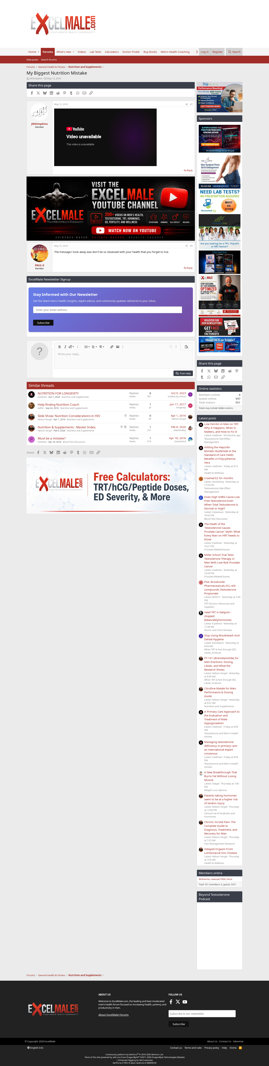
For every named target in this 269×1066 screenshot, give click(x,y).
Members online (211, 873)
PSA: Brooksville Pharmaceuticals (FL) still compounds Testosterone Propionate (220, 587)
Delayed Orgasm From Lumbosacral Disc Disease (220, 851)
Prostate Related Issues (217, 549)
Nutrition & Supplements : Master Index (67, 427)
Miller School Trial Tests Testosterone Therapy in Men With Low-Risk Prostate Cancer (222, 560)
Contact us (176, 1047)
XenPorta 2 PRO (120, 1062)
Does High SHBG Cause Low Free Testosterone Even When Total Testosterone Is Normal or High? (222, 502)
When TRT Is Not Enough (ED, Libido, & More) (220, 651)
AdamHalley (179, 430)
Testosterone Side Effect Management (217, 440)
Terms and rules (193, 1047)
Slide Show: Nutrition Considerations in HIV (69, 416)
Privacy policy (211, 1047)
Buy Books (150, 52)
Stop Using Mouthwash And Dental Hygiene (222, 637)
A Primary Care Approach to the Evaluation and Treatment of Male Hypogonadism (222, 717)
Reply (190, 170)
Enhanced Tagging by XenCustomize (135, 1060)
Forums (48, 52)
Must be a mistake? (52, 438)
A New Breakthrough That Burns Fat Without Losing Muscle (220, 776)
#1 (191, 104)
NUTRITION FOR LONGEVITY (58, 393)
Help (224, 1047)
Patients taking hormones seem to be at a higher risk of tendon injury (221, 799)
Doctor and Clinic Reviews (218, 630)
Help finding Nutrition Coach (58, 404)
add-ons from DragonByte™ (126, 1057)
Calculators (112, 52)
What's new (64, 52)
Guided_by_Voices (177, 396)
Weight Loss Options (215, 790)
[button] (38, 52)
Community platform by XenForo (135, 1054)
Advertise (238, 1041)
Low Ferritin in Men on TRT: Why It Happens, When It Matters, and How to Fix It (221, 427)
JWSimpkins (35, 78)
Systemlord (180, 441)
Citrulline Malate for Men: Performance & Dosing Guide (220, 692)
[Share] (186, 104)
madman (42, 397)
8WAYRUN (151, 1062)
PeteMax (42, 441)
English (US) (36, 1047)
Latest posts (207, 418)
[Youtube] (184, 1003)
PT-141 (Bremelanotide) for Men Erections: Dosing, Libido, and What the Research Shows (221, 663)
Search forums (49, 59)
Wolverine (204, 879)
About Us (212, 1041)
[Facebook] (171, 1003)
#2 (191, 245)
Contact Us (225, 1041)
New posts (32, 59)
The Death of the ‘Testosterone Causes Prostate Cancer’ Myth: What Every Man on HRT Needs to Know (222, 531)
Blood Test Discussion (74, 441)
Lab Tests (95, 52)
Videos (82, 52)
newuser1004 (218, 879)
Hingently (181, 407)
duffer (41, 408)
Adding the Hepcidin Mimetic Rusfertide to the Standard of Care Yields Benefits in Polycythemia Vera (220, 454)
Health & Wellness (214, 473)
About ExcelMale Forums (113, 1014)
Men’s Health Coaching (175, 52)
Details (181, 1057)
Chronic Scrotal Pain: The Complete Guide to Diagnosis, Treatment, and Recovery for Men (220, 827)
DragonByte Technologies (164, 1057)
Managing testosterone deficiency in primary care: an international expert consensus (221, 747)
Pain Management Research (219, 843)
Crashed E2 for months (218, 478)
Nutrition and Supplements (75, 397)
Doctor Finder (131, 52)
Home (32, 52)
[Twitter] (178, 1003)
